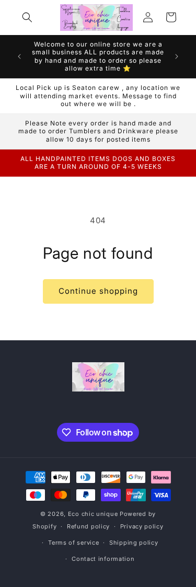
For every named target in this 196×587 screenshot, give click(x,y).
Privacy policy (142, 526)
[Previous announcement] (19, 56)
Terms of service (73, 542)
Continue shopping (98, 291)
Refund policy (88, 526)
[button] (27, 17)
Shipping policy (133, 542)
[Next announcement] (176, 56)
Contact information (103, 558)
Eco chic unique (94, 513)
